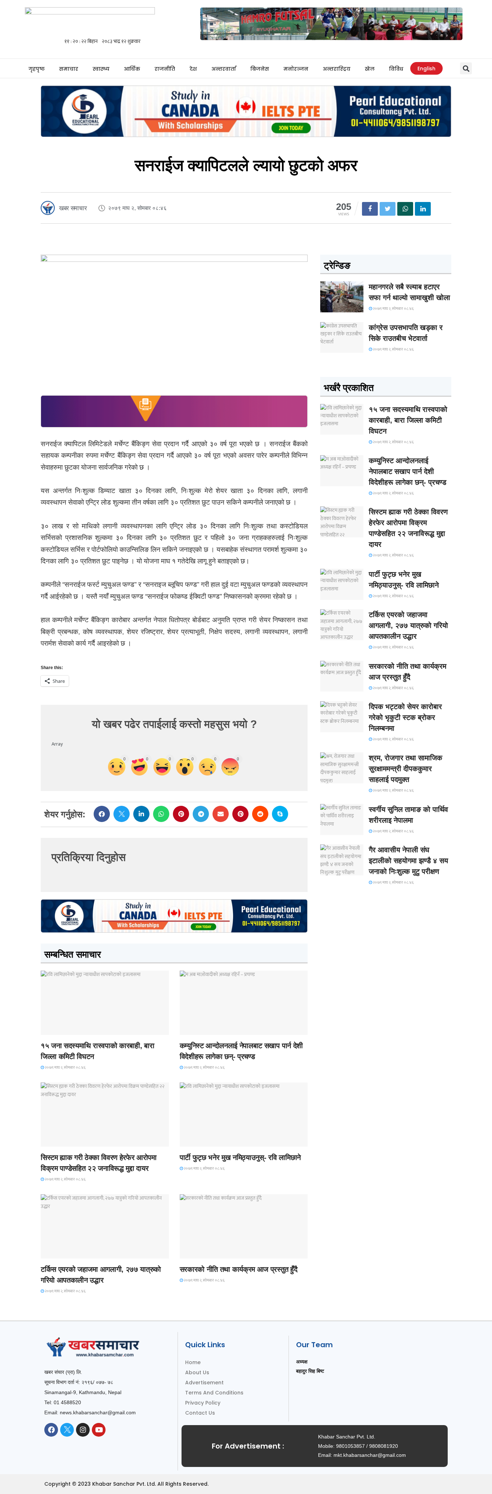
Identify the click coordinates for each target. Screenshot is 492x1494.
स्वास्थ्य (101, 68)
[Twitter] (67, 1430)
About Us (197, 1372)
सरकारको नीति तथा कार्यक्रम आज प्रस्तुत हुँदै (239, 1269)
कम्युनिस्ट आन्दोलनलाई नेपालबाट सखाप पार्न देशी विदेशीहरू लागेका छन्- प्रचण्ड (407, 471)
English (426, 68)
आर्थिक (132, 68)
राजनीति (165, 68)
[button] (466, 68)
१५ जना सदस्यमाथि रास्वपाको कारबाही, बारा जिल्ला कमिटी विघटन (408, 420)
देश (193, 68)
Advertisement (204, 1382)
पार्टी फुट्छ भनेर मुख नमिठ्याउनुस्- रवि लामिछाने (240, 1157)
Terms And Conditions (214, 1392)
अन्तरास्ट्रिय (336, 68)
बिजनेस (259, 68)
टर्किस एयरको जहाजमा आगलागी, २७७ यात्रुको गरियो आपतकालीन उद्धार (408, 625)
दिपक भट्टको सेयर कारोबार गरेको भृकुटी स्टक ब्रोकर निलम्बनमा (405, 717)
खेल (370, 68)
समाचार (68, 68)
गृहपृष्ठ (36, 68)
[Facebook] (51, 1430)
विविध (396, 68)
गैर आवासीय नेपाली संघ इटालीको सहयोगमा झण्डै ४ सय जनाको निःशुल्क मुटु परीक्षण (408, 860)
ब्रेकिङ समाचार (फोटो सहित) (69, 1252)
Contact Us (200, 1412)
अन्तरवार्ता (223, 68)
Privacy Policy (202, 1402)
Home (193, 1362)
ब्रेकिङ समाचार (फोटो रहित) (208, 1028)
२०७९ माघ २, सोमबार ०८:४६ (65, 1067)
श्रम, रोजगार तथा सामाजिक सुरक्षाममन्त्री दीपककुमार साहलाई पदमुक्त (405, 768)
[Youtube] (99, 1430)
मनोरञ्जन (295, 68)
